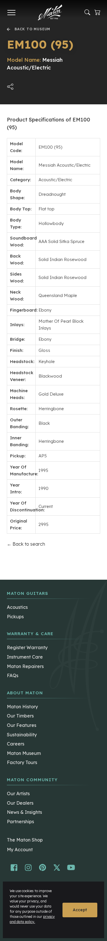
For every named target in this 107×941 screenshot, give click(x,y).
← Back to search (26, 544)
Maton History (22, 706)
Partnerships (20, 821)
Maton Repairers (25, 666)
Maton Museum (24, 753)
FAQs (12, 675)
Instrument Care (25, 657)
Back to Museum (32, 29)
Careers (15, 744)
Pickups (15, 616)
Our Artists (18, 793)
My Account (20, 849)
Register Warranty (27, 647)
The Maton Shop (25, 840)
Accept (80, 909)
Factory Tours (22, 762)
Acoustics (17, 607)
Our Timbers (20, 716)
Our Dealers (20, 803)
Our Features (21, 725)
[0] (97, 12)
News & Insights (24, 812)
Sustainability (22, 734)
